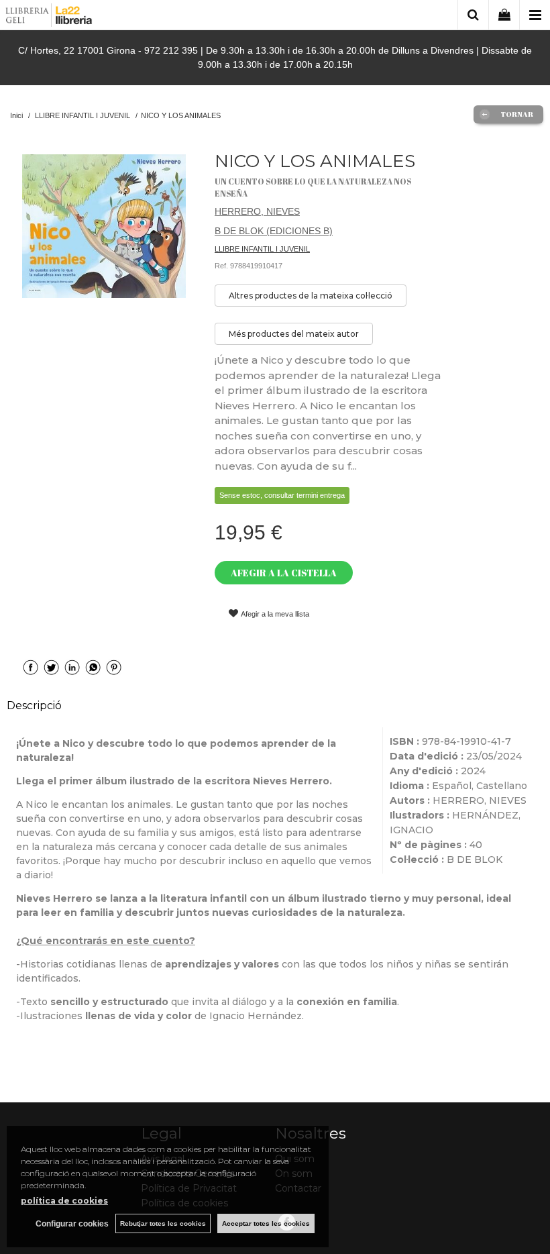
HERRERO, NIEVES (257, 211)
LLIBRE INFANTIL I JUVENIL (262, 249)
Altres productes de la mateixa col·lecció (310, 296)
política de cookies (64, 1201)
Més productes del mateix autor (294, 334)
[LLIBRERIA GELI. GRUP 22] (49, 17)
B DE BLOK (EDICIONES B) (274, 230)
